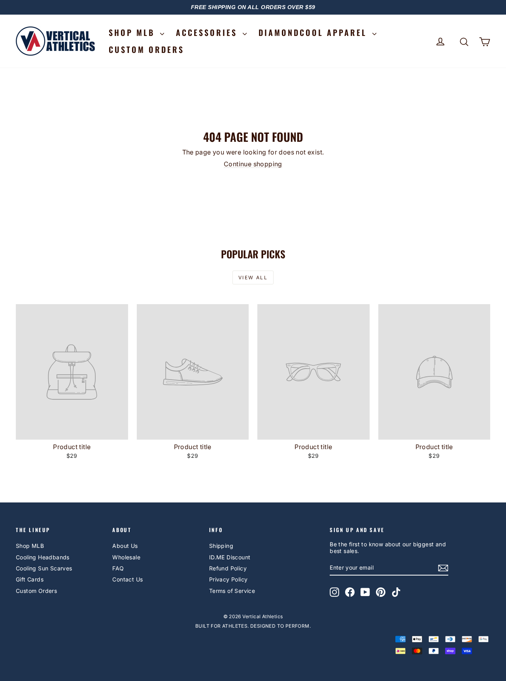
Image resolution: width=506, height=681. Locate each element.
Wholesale (126, 557)
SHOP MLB (133, 32)
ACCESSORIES (208, 32)
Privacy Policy (228, 579)
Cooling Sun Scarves (44, 568)
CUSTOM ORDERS (146, 49)
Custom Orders (36, 590)
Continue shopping (253, 164)
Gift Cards (29, 579)
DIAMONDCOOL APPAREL (314, 32)
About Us (125, 545)
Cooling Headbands (43, 557)
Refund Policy (228, 568)
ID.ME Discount (230, 557)
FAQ (118, 568)
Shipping (221, 545)
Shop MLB (30, 545)
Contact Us (127, 579)
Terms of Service (232, 590)
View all (253, 277)
